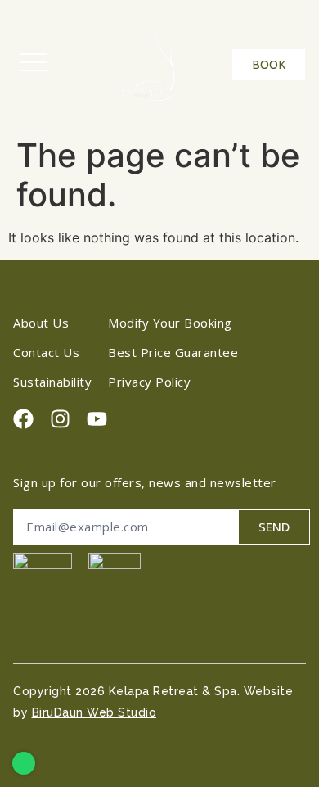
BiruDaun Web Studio (94, 712)
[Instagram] (60, 419)
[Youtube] (97, 419)
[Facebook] (23, 419)
